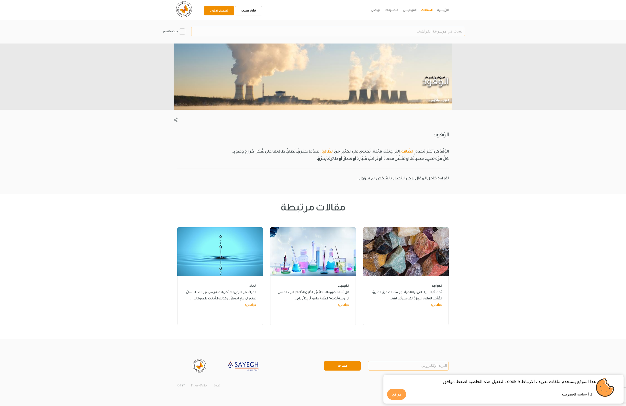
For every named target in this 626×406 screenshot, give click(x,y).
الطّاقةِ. (326, 151)
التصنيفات (391, 10)
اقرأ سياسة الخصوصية (577, 394)
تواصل (375, 10)
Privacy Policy (199, 385)
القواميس (409, 10)
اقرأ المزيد (436, 305)
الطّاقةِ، (406, 151)
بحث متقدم (170, 31)
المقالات (427, 10)
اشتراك (342, 365)
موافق (396, 394)
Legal (217, 385)
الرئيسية (443, 10)
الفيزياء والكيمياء (438, 100)
